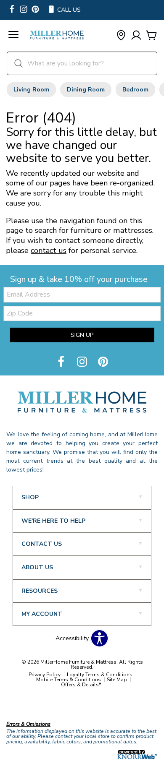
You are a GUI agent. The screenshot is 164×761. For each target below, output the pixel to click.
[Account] (136, 35)
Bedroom (135, 90)
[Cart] (151, 35)
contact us (48, 250)
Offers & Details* (81, 684)
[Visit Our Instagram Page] (82, 362)
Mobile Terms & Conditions (68, 679)
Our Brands (22, 706)
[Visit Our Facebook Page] (61, 362)
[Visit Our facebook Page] (12, 10)
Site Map (117, 679)
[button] (13, 36)
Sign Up (82, 335)
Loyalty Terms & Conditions (99, 674)
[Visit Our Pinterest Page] (103, 362)
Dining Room (86, 90)
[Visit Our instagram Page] (24, 10)
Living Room (31, 90)
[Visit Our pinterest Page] (35, 10)
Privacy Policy (45, 674)
